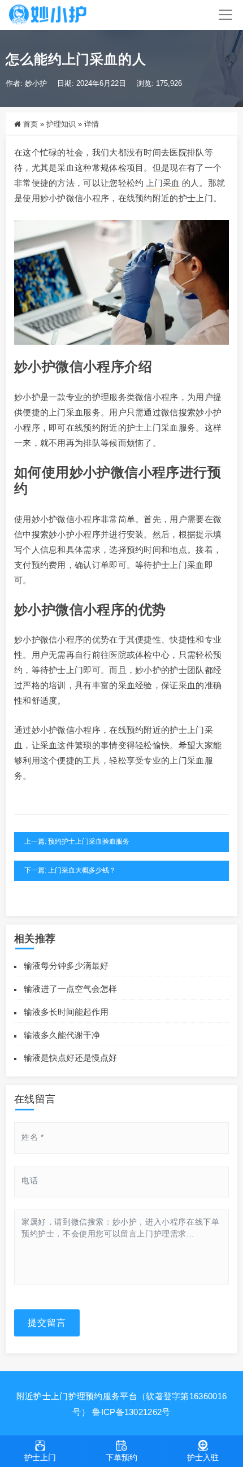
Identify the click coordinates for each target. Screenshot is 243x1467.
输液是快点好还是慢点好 (70, 1057)
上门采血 (163, 183)
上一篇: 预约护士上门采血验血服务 (76, 841)
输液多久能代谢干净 (62, 1035)
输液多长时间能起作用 (66, 1012)
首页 (30, 124)
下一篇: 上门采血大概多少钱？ (70, 870)
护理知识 (61, 124)
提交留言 (47, 1322)
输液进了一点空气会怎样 (70, 988)
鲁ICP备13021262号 (131, 1412)
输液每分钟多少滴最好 (66, 965)
